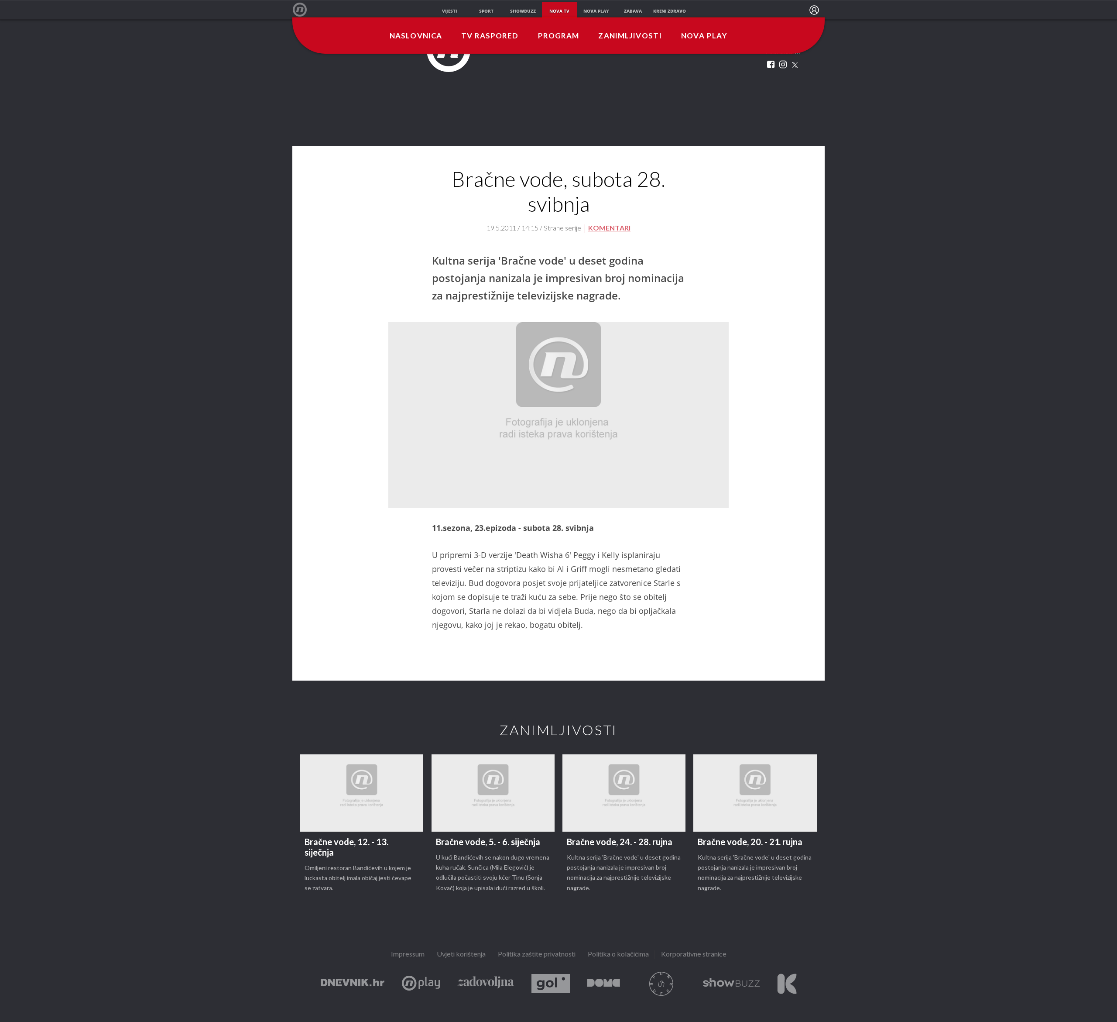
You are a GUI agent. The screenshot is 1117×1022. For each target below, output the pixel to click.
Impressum (408, 954)
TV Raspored (489, 36)
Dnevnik (352, 984)
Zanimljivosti (630, 36)
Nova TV (304, 10)
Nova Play (704, 36)
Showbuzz (731, 984)
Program (558, 36)
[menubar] (814, 10)
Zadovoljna (485, 984)
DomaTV (603, 984)
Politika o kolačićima (618, 954)
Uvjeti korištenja (461, 954)
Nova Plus (421, 984)
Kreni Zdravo (787, 984)
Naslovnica (416, 36)
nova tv (559, 11)
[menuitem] (814, 10)
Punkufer (661, 984)
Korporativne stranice (693, 954)
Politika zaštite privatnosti (537, 954)
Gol (550, 984)
